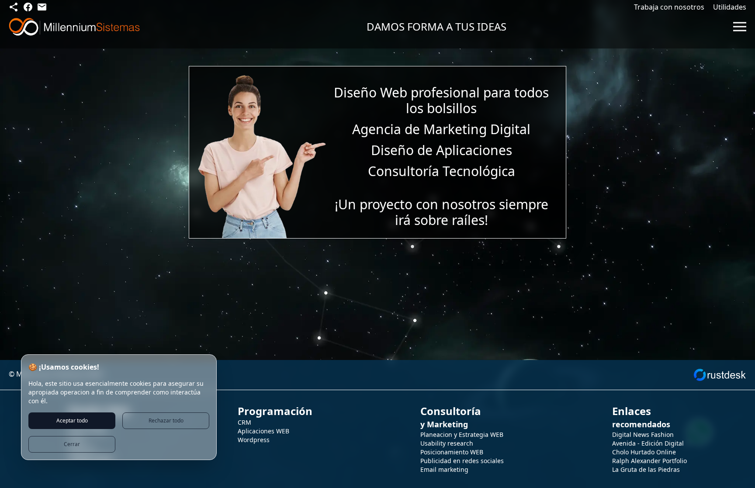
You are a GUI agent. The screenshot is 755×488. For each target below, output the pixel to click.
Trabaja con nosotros (669, 7)
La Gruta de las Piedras (646, 469)
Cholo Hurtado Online (644, 452)
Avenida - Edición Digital (648, 443)
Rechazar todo (166, 420)
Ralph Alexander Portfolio (649, 461)
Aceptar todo (72, 420)
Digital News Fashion (643, 434)
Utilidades (729, 7)
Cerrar (72, 444)
